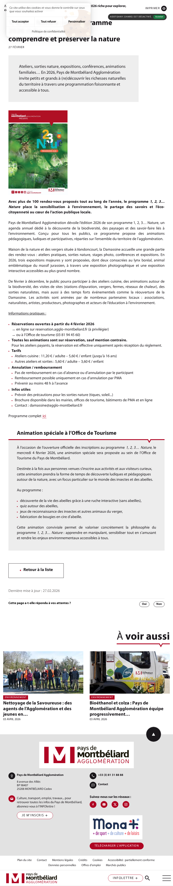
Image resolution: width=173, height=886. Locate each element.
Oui (144, 604)
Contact (103, 784)
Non (159, 604)
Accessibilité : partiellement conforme (131, 860)
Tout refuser (48, 21)
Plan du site (24, 860)
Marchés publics (116, 865)
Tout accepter (20, 21)
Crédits (82, 860)
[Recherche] (147, 878)
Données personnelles (62, 865)
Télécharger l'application (117, 845)
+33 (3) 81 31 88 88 (110, 775)
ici (44, 416)
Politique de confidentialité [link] (48, 31)
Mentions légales (62, 860)
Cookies (98, 860)
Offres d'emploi (91, 865)
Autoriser (159, 17)
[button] (156, 8)
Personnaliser (76, 21)
